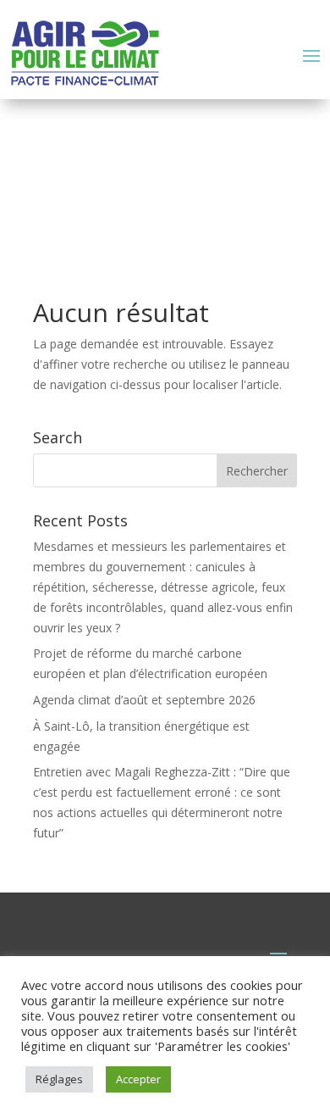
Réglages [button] (59, 1079)
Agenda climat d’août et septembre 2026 (144, 700)
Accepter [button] (138, 1079)
